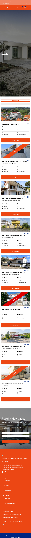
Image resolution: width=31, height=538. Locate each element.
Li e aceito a (11, 439)
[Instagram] (5, 472)
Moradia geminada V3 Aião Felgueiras (12, 383)
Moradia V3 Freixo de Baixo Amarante (12, 198)
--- (15, 177)
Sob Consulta (15, 325)
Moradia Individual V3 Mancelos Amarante (13, 272)
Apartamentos (6, 130)
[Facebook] (2, 472)
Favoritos (6, 488)
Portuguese (6, 3)
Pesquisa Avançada (8, 482)
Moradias (5, 166)
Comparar (6, 485)
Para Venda (20, 130)
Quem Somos (7, 500)
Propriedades (9, 52)
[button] (15, 100)
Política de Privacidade (9, 503)
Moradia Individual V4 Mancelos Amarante (13, 235)
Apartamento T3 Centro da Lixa (10, 124)
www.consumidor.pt (15, 517)
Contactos (6, 505)
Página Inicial (3, 52)
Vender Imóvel (7, 490)
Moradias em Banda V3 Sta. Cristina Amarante (14, 161)
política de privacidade (14, 439)
